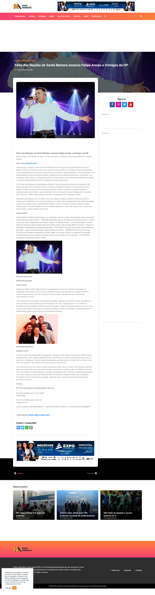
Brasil (51, 16)
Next (145, 514)
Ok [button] (14, 588)
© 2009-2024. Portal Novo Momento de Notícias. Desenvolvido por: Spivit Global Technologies (77, 592)
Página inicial (20, 16)
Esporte (77, 16)
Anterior (20, 480)
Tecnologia (96, 16)
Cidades (32, 16)
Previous (10, 514)
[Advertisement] (77, 36)
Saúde (86, 16)
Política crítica (63, 16)
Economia (42, 16)
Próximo (90, 480)
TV (105, 16)
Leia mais (8, 588)
